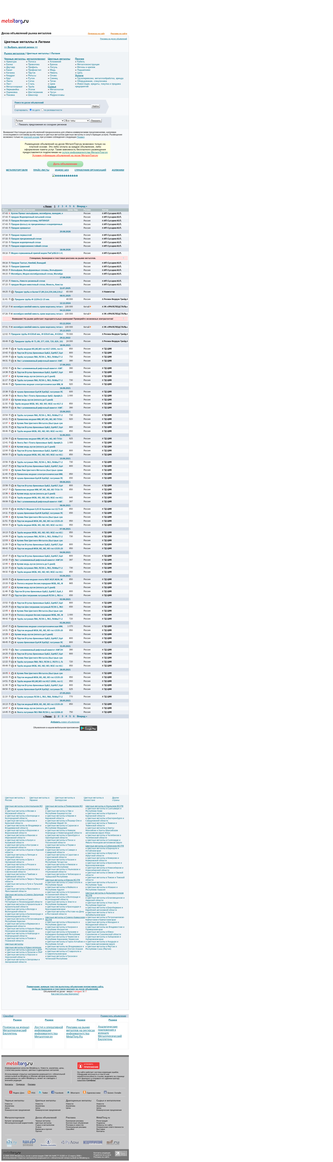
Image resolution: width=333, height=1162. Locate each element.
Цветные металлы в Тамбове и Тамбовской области (21, 875)
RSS (33, 1093)
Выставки (100, 1129)
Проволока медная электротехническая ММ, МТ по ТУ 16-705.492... (40, 384)
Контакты (9, 1084)
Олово (53, 75)
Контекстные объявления (77, 1123)
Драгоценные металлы (78, 1100)
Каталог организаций (14, 1121)
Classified (8, 1016)
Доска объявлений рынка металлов (26, 33)
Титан (53, 81)
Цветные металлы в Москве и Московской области (20, 812)
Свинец (54, 78)
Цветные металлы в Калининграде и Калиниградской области (24, 915)
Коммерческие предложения (17, 1110)
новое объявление (65, 722)
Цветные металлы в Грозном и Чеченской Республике (61, 957)
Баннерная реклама (74, 1121)
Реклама (31, 1084)
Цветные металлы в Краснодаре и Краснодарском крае (63, 908)
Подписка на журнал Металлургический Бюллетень (16, 1030)
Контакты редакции (101, 1153)
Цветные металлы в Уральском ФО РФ (104, 806)
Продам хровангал (21, 228)
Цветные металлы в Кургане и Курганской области (101, 814)
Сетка (31, 81)
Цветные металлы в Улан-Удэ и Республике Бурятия (102, 904)
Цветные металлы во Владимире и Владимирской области (23, 826)
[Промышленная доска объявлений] (29, 1146)
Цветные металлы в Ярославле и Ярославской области (22, 890)
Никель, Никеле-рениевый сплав (28, 281)
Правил (80, 137)
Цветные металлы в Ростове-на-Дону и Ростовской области (64, 912)
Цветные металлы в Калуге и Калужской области (20, 841)
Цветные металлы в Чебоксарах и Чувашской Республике (63, 875)
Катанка (10, 72)
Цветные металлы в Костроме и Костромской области (21, 846)
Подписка (20, 1084)
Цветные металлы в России (15, 799)
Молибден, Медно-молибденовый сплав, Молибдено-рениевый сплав (37, 274)
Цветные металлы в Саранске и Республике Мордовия (62, 826)
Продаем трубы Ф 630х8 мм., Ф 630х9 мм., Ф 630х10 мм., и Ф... (37, 334)
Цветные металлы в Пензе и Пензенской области (60, 841)
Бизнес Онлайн (114, 1093)
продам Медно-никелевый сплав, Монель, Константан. (37, 284)
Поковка (10, 95)
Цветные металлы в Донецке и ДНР (24, 950)
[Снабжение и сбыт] (12, 1146)
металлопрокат (36, 58)
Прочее (79, 58)
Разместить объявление (113, 1016)
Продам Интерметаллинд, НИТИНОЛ (30, 220)
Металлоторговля (15, 1117)
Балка (9, 64)
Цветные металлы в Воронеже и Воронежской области (22, 831)
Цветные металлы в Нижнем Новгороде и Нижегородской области (63, 831)
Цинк (52, 84)
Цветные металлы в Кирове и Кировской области (60, 817)
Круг (8, 78)
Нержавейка (12, 89)
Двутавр (10, 67)
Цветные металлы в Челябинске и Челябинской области (103, 836)
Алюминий (55, 61)
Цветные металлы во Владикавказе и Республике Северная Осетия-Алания (64, 947)
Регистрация (102, 1121)
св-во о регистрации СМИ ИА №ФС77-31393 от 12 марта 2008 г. (54, 1156)
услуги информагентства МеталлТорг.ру (85, 152)
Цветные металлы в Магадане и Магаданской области (102, 923)
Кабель (81, 61)
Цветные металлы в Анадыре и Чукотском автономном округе (102, 942)
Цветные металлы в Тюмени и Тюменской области (101, 824)
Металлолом (56, 89)
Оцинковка (11, 92)
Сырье (52, 86)
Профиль (33, 67)
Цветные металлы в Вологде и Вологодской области (21, 910)
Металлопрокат (14, 86)
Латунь (53, 67)
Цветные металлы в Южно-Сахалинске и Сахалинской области (103, 933)
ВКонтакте (75, 1093)
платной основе (31, 137)
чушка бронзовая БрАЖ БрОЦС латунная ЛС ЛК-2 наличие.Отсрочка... (43, 392)
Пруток (31, 72)
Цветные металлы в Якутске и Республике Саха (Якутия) (101, 947)
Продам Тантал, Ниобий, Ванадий (28, 263)
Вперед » (82, 206)
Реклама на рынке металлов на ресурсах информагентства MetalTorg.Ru (80, 1032)
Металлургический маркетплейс (19, 1123)
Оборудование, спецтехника (92, 81)
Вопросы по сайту (104, 1125)
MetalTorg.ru (103, 1117)
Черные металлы (14, 58)
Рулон (31, 78)
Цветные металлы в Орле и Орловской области (19, 860)
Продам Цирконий (20, 266)
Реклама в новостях (75, 1125)
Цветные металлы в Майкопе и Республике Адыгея (61, 888)
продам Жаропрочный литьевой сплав (31, 217)
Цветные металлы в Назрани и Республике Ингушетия (61, 928)
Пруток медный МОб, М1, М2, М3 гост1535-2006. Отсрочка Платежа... (43, 521)
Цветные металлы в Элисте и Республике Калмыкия (60, 903)
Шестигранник (35, 92)
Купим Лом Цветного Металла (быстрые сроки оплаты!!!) (43, 423)
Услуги (79, 75)
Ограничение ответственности (109, 1127)
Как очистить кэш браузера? (65, 994)
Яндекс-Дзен (18, 1093)
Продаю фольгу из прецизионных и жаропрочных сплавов (37, 224)
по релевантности (53, 110)
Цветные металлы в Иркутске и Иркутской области (102, 854)
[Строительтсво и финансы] (113, 1146)
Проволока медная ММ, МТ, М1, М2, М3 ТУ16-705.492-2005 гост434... (43, 419)
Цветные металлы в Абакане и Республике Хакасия (102, 888)
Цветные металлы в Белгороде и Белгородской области (22, 817)
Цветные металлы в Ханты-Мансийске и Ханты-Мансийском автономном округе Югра (102, 830)
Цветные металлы (59, 58)
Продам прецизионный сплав (26, 239)
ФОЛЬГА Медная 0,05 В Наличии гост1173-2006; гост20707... (43, 509)
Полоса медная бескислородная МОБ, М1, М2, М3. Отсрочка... (43, 583)
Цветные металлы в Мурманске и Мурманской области (22, 925)
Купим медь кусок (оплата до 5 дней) (36, 376)
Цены (7, 1108)
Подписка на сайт (96, 33)
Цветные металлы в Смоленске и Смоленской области (22, 870)
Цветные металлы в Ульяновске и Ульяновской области (62, 870)
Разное (17, 1019)
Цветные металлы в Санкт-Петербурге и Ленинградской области (23, 900)
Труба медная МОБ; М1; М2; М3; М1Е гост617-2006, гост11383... (40, 404)
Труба (31, 86)
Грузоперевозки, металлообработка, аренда (100, 78)
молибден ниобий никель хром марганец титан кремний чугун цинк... (39, 306)
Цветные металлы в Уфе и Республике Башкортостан (59, 812)
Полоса (32, 61)
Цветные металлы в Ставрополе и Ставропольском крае (63, 952)
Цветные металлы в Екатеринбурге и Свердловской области (105, 819)
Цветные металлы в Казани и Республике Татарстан (60, 860)
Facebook (59, 1093)
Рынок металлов (14, 53)
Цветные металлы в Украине (39, 799)
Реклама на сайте (119, 33)
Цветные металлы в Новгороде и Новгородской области (22, 934)
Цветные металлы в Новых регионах (23, 947)
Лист (8, 84)
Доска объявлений (46, 1117)
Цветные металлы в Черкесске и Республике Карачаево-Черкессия (62, 938)
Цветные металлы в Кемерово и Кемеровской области (102, 859)
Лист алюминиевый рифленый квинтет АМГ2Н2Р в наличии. (43, 361)
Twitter (45, 1093)
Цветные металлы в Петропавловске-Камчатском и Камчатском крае (105, 918)
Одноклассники (93, 1093)
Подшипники (83, 70)
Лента (9, 81)
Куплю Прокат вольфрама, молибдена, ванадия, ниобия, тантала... (37, 213)
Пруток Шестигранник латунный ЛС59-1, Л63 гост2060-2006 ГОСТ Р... (40, 595)
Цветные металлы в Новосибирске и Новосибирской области (104, 869)
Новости (8, 1104)
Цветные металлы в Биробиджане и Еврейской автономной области (104, 908)
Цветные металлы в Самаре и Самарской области (61, 851)
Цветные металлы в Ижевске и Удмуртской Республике (61, 865)
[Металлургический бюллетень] (93, 1146)
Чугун (53, 92)
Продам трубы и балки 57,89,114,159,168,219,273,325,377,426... (40, 292)
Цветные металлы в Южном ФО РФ (62, 880)
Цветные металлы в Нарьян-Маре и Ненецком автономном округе (23, 929)
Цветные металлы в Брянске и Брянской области (21, 821)
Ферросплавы (57, 95)
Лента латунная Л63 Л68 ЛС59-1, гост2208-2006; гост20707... (43, 712)
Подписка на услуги (102, 1155)
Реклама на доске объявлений (113, 39)
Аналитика (9, 1106)
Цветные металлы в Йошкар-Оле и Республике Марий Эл (63, 821)
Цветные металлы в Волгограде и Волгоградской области (62, 898)
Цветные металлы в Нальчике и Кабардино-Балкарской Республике (62, 933)
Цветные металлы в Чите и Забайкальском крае (100, 913)
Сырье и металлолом (108, 1100)
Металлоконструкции (88, 64)
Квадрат (10, 75)
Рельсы (32, 75)
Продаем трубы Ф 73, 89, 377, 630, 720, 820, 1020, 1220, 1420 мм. (40, 341)
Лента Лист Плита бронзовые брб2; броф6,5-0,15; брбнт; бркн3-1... (43, 396)
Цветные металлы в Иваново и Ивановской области (21, 836)
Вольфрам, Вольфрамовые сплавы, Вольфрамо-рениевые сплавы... (37, 270)
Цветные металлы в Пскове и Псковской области (20, 939)
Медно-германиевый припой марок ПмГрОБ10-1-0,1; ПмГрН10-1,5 (37, 253)
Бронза (53, 64)
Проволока (33, 64)
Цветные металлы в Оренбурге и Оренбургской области (62, 836)
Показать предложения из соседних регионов (43, 124)
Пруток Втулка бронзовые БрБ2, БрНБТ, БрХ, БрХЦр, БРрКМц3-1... (43, 353)
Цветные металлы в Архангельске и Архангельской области (23, 905)
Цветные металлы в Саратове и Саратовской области (62, 856)
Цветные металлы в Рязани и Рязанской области (20, 865)
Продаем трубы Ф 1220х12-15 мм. (32, 299)
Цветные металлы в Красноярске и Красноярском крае (104, 864)
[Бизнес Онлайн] (48, 1146)
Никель (54, 72)
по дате (36, 110)
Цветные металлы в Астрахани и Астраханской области (62, 893)
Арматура (11, 61)
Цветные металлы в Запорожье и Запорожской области (22, 960)
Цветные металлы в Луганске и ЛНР (24, 952)
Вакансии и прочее (43, 1129)
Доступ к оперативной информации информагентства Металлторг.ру (49, 1032)
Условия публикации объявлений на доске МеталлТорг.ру (65, 155)
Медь (53, 70)
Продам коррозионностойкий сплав (29, 246)
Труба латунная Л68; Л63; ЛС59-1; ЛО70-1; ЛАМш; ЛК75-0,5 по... (43, 662)
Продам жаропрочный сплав (26, 242)
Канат (9, 70)
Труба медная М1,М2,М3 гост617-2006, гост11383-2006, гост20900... (43, 349)
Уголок (31, 89)
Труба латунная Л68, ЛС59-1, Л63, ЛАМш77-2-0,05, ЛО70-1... (43, 357)
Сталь (31, 84)
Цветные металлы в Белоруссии (65, 799)
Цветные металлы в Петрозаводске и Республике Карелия (24, 920)
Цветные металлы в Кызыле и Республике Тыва (101, 883)
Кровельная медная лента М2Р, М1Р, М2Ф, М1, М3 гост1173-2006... (43, 579)
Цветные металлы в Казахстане (94, 799)
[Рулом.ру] (70, 1146)
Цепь (80, 72)
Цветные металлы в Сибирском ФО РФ (105, 846)
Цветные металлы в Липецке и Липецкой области (21, 856)
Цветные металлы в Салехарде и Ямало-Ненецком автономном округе (104, 841)
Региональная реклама (76, 1127)
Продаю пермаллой (21, 235)
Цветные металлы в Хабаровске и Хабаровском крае (103, 938)
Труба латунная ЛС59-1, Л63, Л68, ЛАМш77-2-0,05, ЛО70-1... (43, 697)
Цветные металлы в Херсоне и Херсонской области (21, 955)
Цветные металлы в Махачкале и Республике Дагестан (62, 923)
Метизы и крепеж (86, 67)
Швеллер (33, 95)
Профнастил (34, 70)
